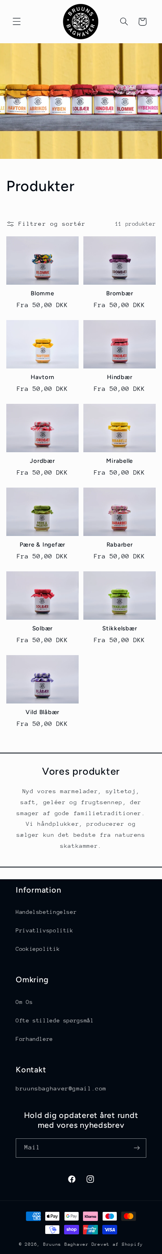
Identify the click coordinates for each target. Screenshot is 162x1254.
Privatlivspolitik (45, 930)
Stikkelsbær (119, 628)
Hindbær (119, 377)
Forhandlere (34, 1039)
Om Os (24, 1002)
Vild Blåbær (42, 712)
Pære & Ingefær (43, 544)
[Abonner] (137, 1148)
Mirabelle (119, 460)
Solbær (42, 628)
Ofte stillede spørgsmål (55, 1020)
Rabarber (120, 544)
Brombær (119, 293)
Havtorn (42, 377)
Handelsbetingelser (46, 912)
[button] (16, 22)
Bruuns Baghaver (66, 1244)
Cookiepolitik (38, 949)
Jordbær (42, 460)
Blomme (42, 293)
